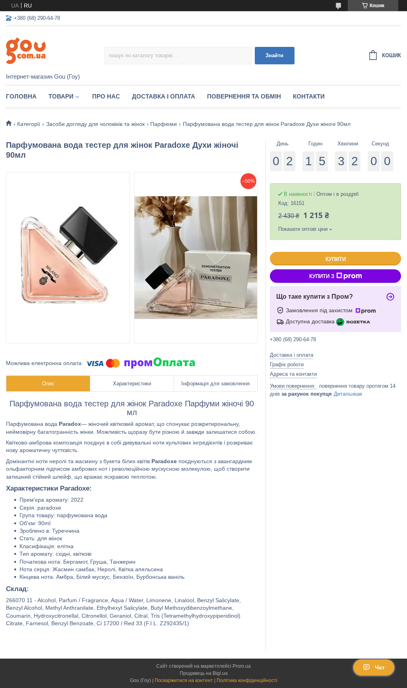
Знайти (274, 55)
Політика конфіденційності (247, 680)
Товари (61, 96)
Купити (336, 259)
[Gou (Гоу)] (55, 50)
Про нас (106, 96)
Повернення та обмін (244, 96)
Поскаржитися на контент (184, 680)
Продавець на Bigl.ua (204, 673)
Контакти (309, 96)
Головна (21, 96)
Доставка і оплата (163, 96)
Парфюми (163, 124)
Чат (380, 667)
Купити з (321, 276)
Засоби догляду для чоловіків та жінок (95, 124)
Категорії (28, 124)
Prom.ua (242, 666)
